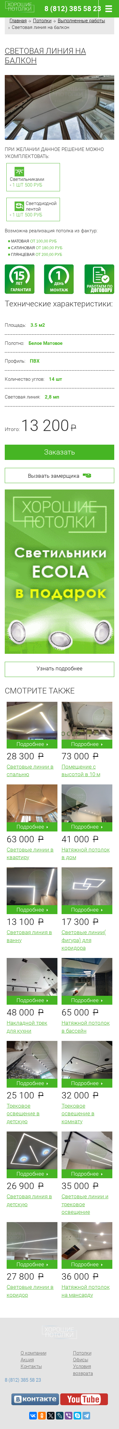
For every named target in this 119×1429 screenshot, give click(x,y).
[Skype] (77, 1415)
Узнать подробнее (59, 668)
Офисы (80, 1360)
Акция (27, 1360)
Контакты (31, 1366)
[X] (51, 1415)
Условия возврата (83, 1370)
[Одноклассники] (42, 1415)
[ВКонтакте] (33, 1415)
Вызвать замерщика (53, 476)
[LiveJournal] (59, 1415)
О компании (33, 1353)
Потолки (42, 21)
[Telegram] (86, 1415)
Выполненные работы (81, 21)
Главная (18, 21)
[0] (107, 8)
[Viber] (68, 1415)
